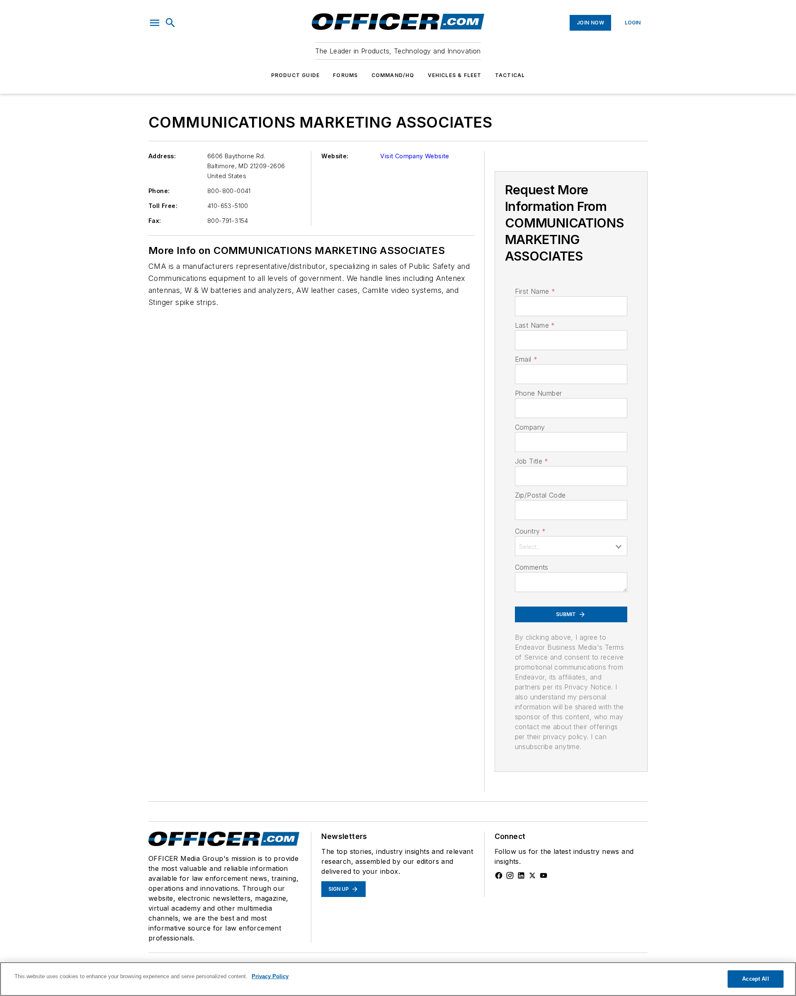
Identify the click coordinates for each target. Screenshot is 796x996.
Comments (531, 567)
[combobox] (571, 546)
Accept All (755, 979)
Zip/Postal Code (540, 495)
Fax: (154, 220)
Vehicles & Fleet (455, 75)
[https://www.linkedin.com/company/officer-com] (521, 875)
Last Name (535, 325)
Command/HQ (393, 75)
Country (530, 531)
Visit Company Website (414, 156)
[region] (398, 979)
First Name (535, 291)
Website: (334, 156)
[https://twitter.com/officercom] (532, 875)
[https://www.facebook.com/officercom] (499, 875)
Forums (345, 75)
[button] (154, 23)
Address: (162, 156)
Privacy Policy (270, 976)
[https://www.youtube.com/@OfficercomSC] (543, 875)
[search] (170, 23)
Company (530, 427)
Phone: (159, 190)
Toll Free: (162, 205)
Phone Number (538, 393)
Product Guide (295, 75)
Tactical (510, 75)
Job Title (531, 461)
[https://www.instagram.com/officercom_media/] (510, 875)
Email (526, 359)
